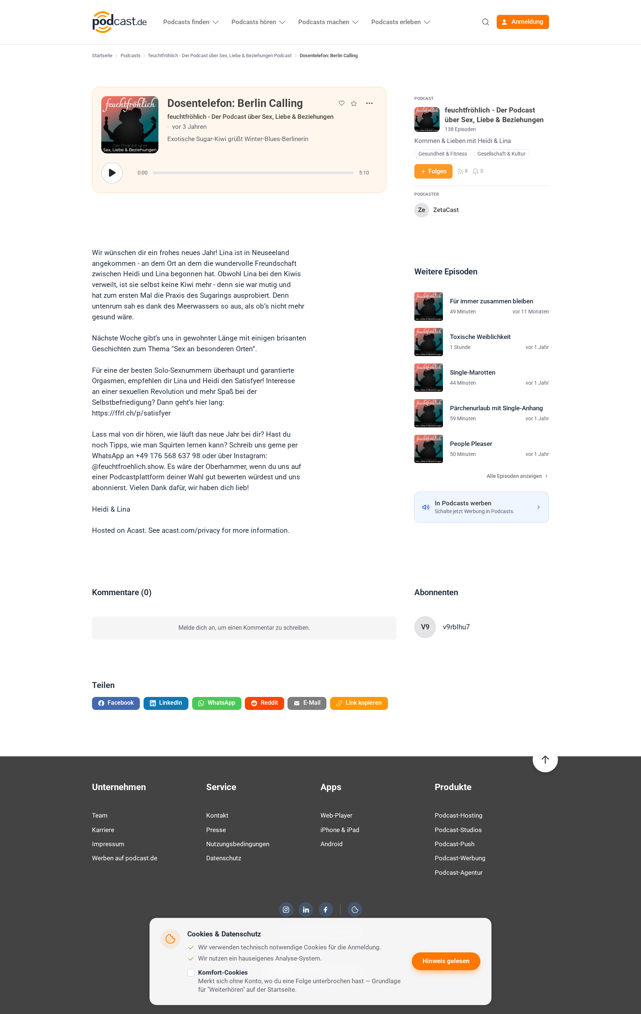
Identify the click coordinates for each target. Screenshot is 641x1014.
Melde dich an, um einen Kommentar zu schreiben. (244, 627)
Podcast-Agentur (459, 872)
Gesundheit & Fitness (442, 154)
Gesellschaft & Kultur (501, 154)
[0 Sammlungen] (353, 103)
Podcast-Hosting (459, 815)
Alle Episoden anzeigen (514, 476)
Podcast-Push (454, 844)
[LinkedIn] (306, 909)
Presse (216, 830)
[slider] (253, 173)
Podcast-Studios (458, 830)
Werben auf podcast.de (124, 858)
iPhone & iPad (339, 830)
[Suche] (485, 21)
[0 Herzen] (342, 103)
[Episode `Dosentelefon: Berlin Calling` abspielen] (112, 173)
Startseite (102, 55)
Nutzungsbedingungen (237, 844)
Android (331, 844)
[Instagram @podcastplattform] (286, 909)
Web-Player (336, 815)
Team (100, 815)
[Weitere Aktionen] (369, 103)
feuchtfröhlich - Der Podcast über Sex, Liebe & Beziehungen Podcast (220, 55)
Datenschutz (223, 858)
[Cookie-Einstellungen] (355, 909)
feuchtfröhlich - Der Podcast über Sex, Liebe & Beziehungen (250, 116)
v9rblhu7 (456, 627)
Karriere (103, 830)
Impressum (108, 844)
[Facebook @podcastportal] (325, 909)
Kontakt (217, 815)
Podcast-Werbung (460, 858)
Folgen (437, 171)
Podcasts (131, 55)
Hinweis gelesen (446, 961)
